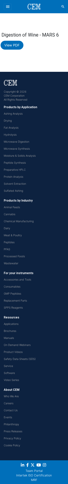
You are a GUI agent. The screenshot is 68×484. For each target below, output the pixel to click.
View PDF (12, 45)
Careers (8, 403)
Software (9, 373)
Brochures (10, 330)
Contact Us (11, 410)
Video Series (11, 380)
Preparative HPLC (15, 169)
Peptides (9, 242)
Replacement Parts (15, 300)
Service (8, 365)
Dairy (7, 228)
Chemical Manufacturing (19, 221)
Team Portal (34, 471)
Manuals (9, 337)
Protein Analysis (13, 176)
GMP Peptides (12, 293)
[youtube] (39, 466)
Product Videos (13, 351)
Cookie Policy (12, 445)
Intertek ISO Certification (34, 475)
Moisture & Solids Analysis (20, 155)
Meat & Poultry (13, 235)
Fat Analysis (11, 127)
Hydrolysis (10, 134)
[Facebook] (28, 466)
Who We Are (11, 396)
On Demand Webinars (17, 344)
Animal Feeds (12, 207)
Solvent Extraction (15, 183)
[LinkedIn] (23, 466)
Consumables (12, 286)
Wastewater (11, 263)
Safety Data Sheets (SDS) (20, 358)
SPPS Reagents (13, 307)
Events (8, 417)
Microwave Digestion (16, 141)
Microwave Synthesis (17, 148)
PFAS (7, 249)
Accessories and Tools (17, 279)
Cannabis (9, 214)
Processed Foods (14, 256)
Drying (8, 120)
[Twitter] (33, 466)
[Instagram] (45, 466)
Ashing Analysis (13, 113)
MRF (34, 480)
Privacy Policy (12, 438)
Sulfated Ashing (13, 190)
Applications (11, 323)
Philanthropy (11, 424)
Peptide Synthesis (15, 162)
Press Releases (13, 431)
